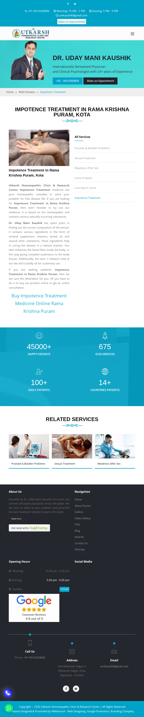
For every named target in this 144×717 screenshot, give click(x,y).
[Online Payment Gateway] (29, 527)
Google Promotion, (98, 711)
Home (10, 92)
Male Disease (27, 92)
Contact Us (81, 543)
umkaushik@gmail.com (73, 15)
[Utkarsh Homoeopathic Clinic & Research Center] (30, 33)
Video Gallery (83, 518)
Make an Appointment (71, 21)
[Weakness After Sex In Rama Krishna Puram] (116, 442)
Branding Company (122, 711)
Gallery (79, 512)
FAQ (77, 524)
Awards (79, 537)
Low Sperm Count (85, 188)
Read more (16, 518)
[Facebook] (67, 3)
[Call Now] (8, 695)
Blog (77, 530)
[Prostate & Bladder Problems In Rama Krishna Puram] (30, 442)
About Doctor (83, 505)
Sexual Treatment (85, 158)
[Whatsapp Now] (8, 708)
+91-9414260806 (38, 11)
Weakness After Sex (86, 168)
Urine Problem (83, 178)
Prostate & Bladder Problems (92, 148)
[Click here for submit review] (34, 607)
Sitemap (79, 549)
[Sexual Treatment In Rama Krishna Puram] (73, 442)
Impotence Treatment (87, 198)
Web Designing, (76, 711)
